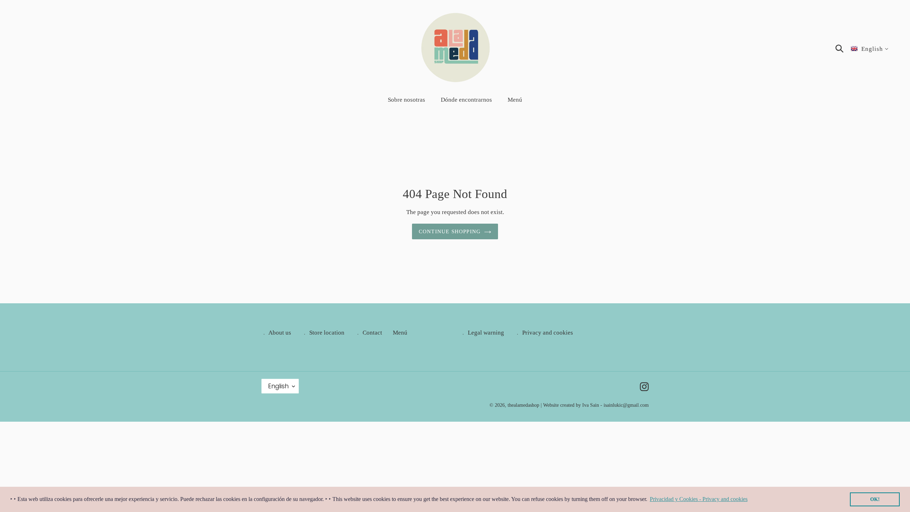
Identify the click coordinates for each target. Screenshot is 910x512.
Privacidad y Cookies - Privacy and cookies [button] (699, 499)
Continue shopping (450, 231)
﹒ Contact (368, 332)
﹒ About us (276, 332)
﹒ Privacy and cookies (544, 332)
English (278, 386)
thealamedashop (523, 405)
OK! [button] (875, 499)
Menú (400, 332)
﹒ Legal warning (482, 332)
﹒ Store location (323, 332)
